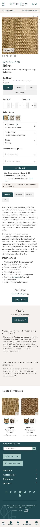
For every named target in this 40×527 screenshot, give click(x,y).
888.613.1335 (13, 455)
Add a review (20, 298)
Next (17, 419)
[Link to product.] (10, 405)
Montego (30, 426)
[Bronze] (6, 419)
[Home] (18, 4)
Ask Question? (20, 318)
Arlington (10, 426)
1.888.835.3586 (14, 462)
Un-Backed (16, 275)
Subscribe (34, 447)
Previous (3, 419)
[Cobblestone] (12, 419)
